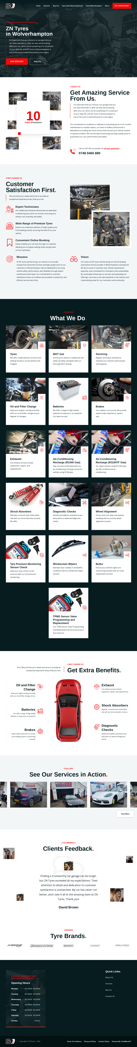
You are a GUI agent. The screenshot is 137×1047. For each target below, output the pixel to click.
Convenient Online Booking (33, 240)
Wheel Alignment (106, 511)
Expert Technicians (27, 206)
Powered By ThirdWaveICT (121, 1041)
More (107, 6)
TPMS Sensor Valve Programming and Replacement (65, 619)
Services (47, 6)
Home (38, 6)
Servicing (101, 354)
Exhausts (16, 459)
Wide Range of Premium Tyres (34, 223)
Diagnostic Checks (64, 511)
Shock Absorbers (20, 511)
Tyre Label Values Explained (72, 6)
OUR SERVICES (16, 61)
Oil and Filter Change (23, 406)
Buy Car (56, 6)
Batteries (58, 406)
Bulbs (99, 564)
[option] (68, 38)
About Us (109, 977)
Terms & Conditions (74, 1041)
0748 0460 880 (89, 153)
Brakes (100, 406)
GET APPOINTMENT (122, 6)
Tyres (13, 354)
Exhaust (108, 685)
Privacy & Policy (90, 1041)
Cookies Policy (103, 1041)
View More (125, 814)
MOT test (58, 354)
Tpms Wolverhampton (94, 6)
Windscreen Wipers (65, 564)
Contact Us (110, 996)
